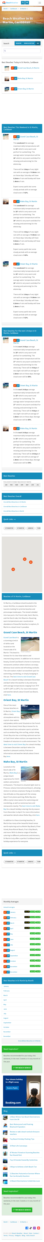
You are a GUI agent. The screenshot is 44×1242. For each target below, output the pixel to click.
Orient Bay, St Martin (26, 89)
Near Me (18, 43)
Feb (11, 485)
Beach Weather (17, 1233)
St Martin (23, 9)
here (9, 695)
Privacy (11, 1235)
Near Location (29, 43)
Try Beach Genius (23, 1068)
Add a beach (30, 1235)
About (26, 1233)
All (38, 43)
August (12, 950)
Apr (22, 485)
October (13, 961)
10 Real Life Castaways (18, 1146)
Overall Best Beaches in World (13, 511)
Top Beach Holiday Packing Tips (22, 1139)
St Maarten (9, 528)
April (11, 928)
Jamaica (30, 528)
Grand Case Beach (10, 637)
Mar (16, 485)
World (5, 9)
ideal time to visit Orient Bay (14, 744)
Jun (32, 485)
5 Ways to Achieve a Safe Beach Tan (23, 1167)
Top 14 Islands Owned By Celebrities (24, 1160)
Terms (5, 1235)
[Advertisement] (22, 109)
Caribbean (13, 9)
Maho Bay (13, 773)
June (11, 939)
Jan (6, 485)
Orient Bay (16, 711)
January (12, 912)
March (12, 923)
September (14, 956)
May (27, 485)
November (13, 967)
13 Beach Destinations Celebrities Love (25, 1181)
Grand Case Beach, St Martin (28, 68)
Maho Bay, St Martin (25, 78)
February (13, 918)
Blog (5, 1111)
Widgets (18, 1235)
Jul (38, 485)
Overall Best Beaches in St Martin (14, 502)
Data (30, 1233)
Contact (36, 1233)
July (11, 945)
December (13, 972)
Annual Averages (9, 907)
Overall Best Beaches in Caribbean (15, 506)
